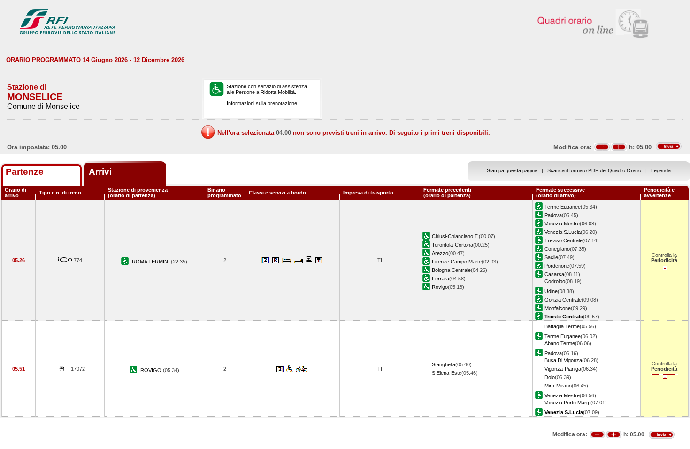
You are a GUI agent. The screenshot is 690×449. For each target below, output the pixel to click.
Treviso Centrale (563, 240)
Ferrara (440, 278)
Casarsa (554, 274)
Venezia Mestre (562, 223)
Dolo (549, 377)
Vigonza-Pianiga (562, 369)
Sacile (551, 257)
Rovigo (440, 287)
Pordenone (556, 266)
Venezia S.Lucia (562, 232)
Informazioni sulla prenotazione (262, 103)
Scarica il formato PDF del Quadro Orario (594, 170)
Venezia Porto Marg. (567, 402)
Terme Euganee (562, 206)
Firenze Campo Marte (457, 261)
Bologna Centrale (451, 270)
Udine (551, 291)
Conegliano (557, 249)
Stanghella (443, 364)
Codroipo (554, 281)
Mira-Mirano (558, 385)
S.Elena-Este (446, 373)
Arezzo (440, 253)
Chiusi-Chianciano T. (455, 236)
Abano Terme (559, 343)
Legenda (661, 170)
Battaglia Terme (562, 326)
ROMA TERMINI (151, 261)
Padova (553, 215)
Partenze (25, 172)
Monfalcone (557, 308)
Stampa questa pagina (512, 170)
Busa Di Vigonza (563, 360)
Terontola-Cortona (452, 245)
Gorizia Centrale (563, 299)
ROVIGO (151, 370)
